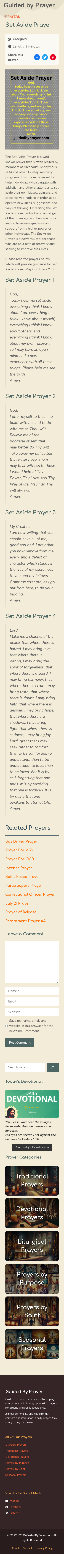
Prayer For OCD (19, 859)
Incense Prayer (18, 868)
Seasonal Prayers (15, 1475)
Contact (27, 1548)
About (15, 1548)
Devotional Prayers (17, 1457)
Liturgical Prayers (15, 1445)
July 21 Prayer (17, 903)
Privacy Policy (44, 1548)
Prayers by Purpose (17, 1463)
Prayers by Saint (15, 1469)
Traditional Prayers (16, 1451)
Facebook (15, 1507)
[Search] (53, 1067)
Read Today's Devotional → (32, 1147)
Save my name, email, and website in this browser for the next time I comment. (31, 1025)
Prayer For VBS (19, 850)
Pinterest (15, 1513)
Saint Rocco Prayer (22, 877)
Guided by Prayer (29, 5)
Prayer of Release (20, 912)
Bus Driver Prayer (21, 842)
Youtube (14, 1501)
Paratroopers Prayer (23, 886)
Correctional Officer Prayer (30, 895)
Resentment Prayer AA (25, 921)
